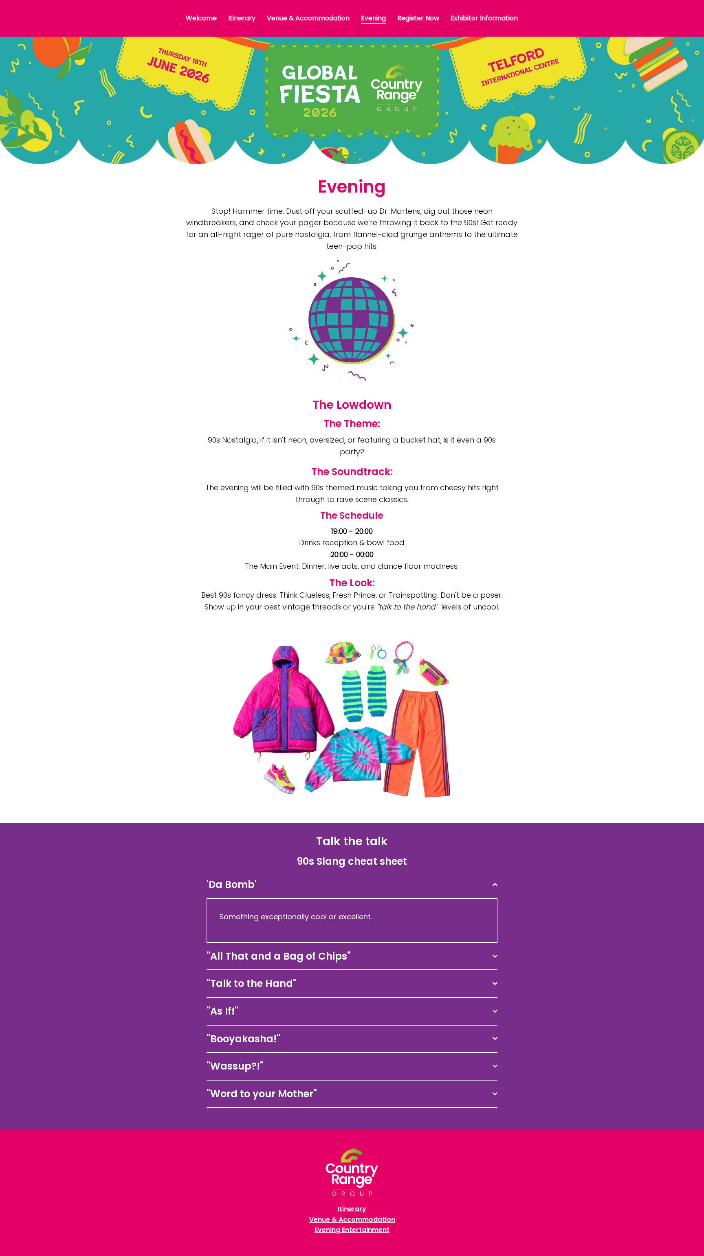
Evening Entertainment (352, 1229)
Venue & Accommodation (352, 1219)
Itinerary (352, 1209)
